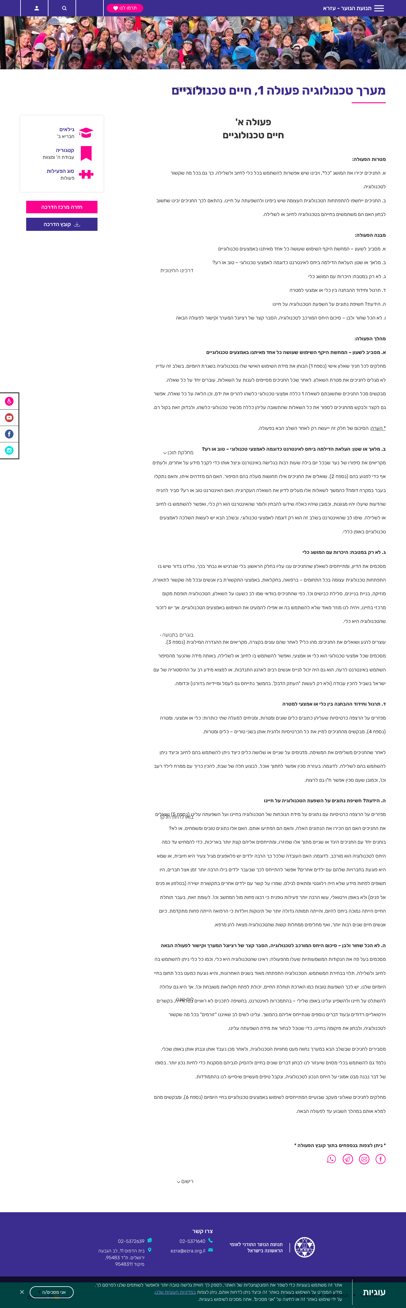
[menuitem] (62, 132)
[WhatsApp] (331, 1159)
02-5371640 (192, 1241)
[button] (52, 1292)
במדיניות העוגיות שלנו (175, 1292)
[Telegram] (348, 1159)
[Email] (364, 1159)
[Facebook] (379, 1159)
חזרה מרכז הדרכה (61, 207)
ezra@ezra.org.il (188, 1251)
